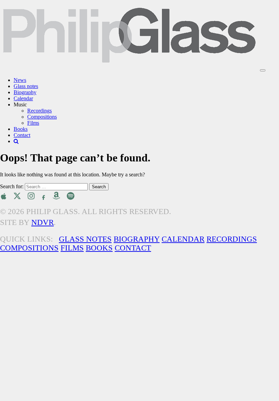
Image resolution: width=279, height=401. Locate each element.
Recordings (39, 111)
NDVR (42, 222)
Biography (25, 92)
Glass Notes (85, 239)
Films (33, 123)
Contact (22, 135)
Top (263, 385)
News (20, 80)
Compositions (42, 117)
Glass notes (26, 86)
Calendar (23, 98)
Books (21, 129)
